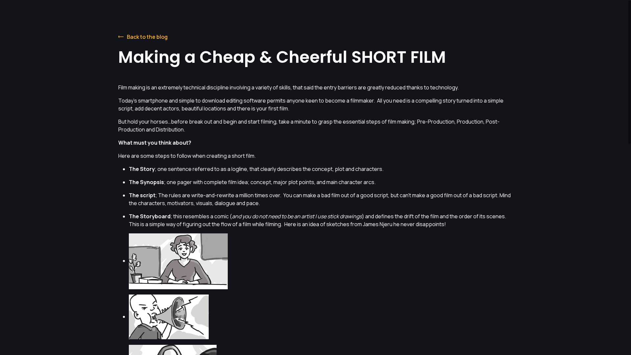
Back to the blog (147, 36)
